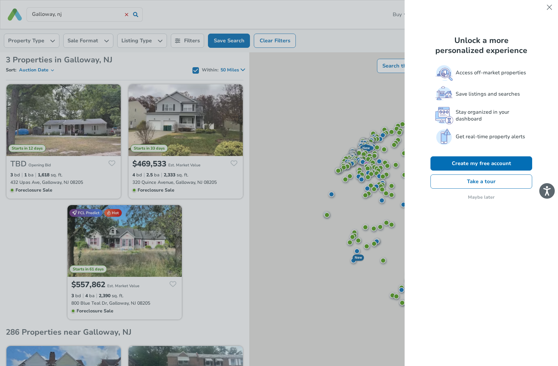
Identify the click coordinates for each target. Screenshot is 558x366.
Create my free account (481, 163)
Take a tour (481, 181)
